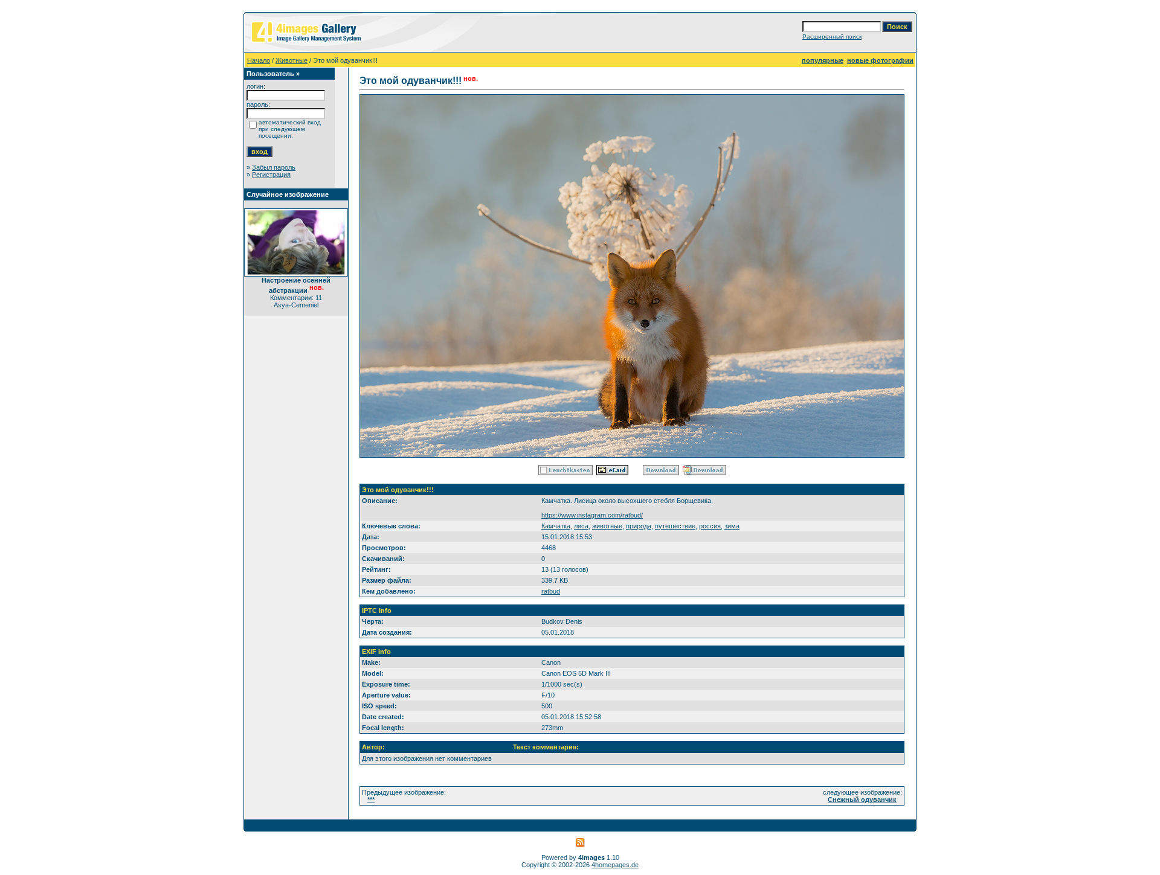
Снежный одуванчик (862, 799)
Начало (258, 60)
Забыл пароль (273, 167)
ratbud (550, 591)
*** (371, 799)
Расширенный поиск (832, 36)
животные (607, 526)
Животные (292, 60)
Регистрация (271, 174)
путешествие (675, 526)
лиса (581, 526)
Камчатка (555, 526)
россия (710, 526)
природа (638, 526)
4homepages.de (615, 864)
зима (732, 526)
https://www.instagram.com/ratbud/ (592, 515)
